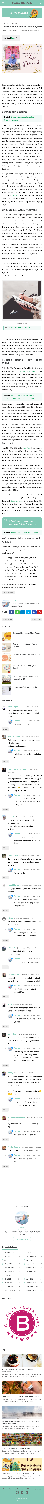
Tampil (13, 38)
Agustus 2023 (9, 1252)
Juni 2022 (7, 1260)
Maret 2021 (8, 1283)
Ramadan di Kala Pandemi (20, 327)
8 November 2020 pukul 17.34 (31, 721)
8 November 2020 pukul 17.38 (31, 986)
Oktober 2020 (31, 1290)
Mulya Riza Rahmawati (17, 1117)
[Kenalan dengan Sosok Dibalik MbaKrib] (6, 647)
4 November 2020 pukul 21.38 (24, 817)
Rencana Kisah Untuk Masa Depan (24, 533)
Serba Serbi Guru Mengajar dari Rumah (25, 666)
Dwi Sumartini (13, 975)
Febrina (14, 601)
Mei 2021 (7, 1279)
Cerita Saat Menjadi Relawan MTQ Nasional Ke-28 (26, 677)
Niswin (10, 918)
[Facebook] (11, 612)
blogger (14, 195)
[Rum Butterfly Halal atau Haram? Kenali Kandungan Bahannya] (22, 1367)
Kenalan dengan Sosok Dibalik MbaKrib (25, 645)
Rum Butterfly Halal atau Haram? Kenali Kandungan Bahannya (17, 1370)
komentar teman (17, 501)
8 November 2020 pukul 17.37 (31, 929)
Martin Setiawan (14, 1147)
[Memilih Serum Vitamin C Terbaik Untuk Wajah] (22, 1394)
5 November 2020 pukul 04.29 (23, 1073)
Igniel (25, 1501)
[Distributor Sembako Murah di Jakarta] (22, 1446)
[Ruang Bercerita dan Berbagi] (22, 3)
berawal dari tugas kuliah (26, 371)
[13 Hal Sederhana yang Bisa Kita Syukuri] (22, 1470)
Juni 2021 (29, 1275)
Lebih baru (7, 620)
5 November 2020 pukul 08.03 (31, 1147)
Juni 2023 (29, 1252)
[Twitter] (17, 612)
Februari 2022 (31, 1264)
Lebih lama (36, 620)
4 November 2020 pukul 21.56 (27, 948)
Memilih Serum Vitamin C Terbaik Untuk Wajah (20, 1396)
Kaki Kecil (26, 448)
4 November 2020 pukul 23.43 (22, 1004)
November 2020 (10, 1290)
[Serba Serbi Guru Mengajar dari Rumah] (6, 668)
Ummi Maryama (14, 885)
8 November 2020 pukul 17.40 (31, 1131)
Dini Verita (12, 948)
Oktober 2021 (31, 1268)
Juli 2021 (7, 1275)
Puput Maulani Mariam (17, 769)
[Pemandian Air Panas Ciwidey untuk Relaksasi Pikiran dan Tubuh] (22, 1419)
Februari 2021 (31, 1283)
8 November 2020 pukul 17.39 (31, 1048)
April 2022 (29, 1260)
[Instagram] (17, 1493)
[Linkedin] (34, 612)
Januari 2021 (8, 1286)
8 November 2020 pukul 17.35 (31, 795)
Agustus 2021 (31, 1271)
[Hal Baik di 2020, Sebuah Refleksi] (6, 657)
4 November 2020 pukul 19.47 (28, 707)
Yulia (10, 1004)
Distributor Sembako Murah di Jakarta (17, 1448)
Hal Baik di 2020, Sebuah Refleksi (26, 655)
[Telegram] (22, 612)
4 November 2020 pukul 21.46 (24, 918)
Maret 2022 (8, 1264)
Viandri (11, 817)
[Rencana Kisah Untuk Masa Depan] (6, 636)
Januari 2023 (31, 1256)
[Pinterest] (39, 612)
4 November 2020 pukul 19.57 (31, 737)
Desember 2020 (32, 1286)
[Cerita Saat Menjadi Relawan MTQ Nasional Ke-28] (6, 679)
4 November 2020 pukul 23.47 (26, 1034)
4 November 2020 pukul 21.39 (29, 855)
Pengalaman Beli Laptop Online (25, 687)
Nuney (10, 1073)
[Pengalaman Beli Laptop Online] (6, 690)
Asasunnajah (13, 855)
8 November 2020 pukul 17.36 (31, 869)
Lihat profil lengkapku (22, 1239)
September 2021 (10, 1271)
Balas (5, 729)
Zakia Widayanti (14, 737)
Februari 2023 (9, 1256)
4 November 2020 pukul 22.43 (30, 975)
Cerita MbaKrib (8, 592)
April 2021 (29, 1279)
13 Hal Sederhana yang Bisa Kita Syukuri (18, 1473)
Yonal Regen (13, 707)
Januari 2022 (9, 1268)
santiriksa (12, 1034)
